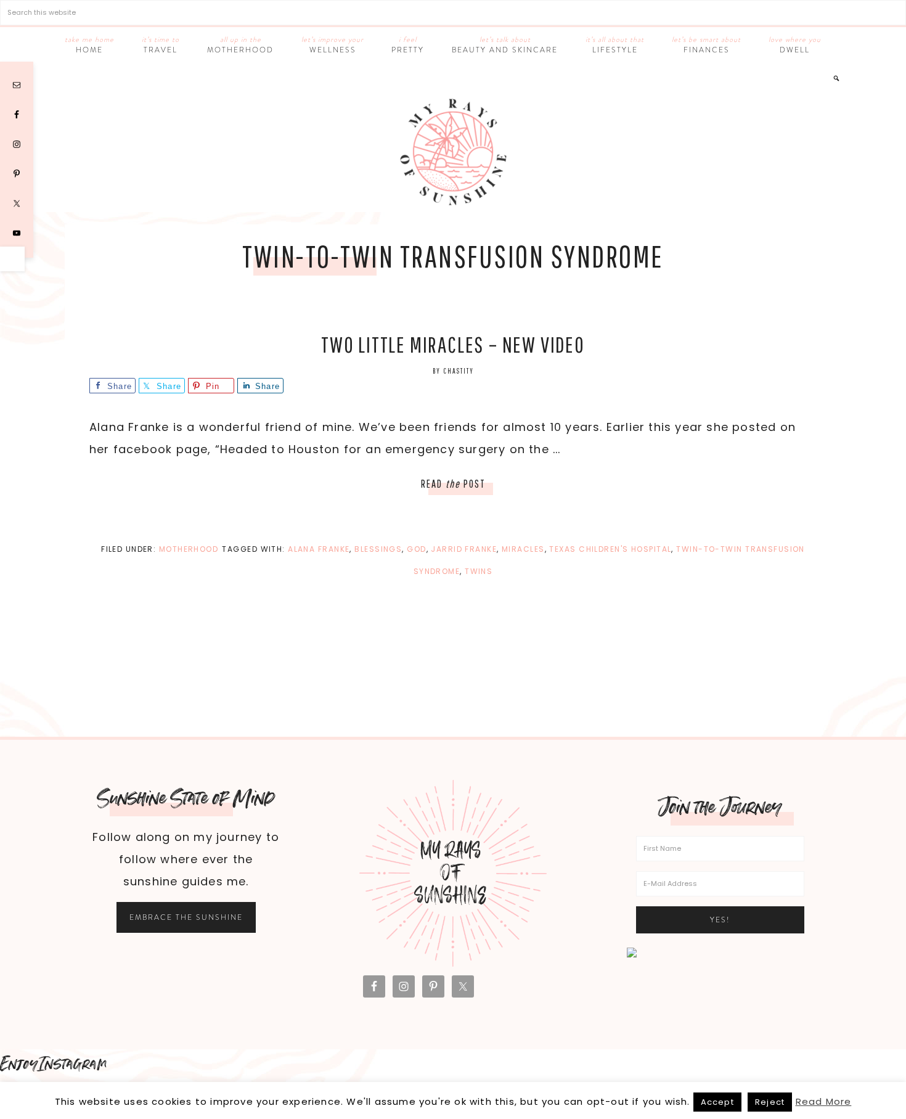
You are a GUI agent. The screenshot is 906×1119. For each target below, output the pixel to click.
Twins (478, 571)
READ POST (453, 483)
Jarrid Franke (464, 549)
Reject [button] (770, 1102)
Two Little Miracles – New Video (453, 344)
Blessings (378, 549)
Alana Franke (318, 549)
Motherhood (188, 549)
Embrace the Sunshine (186, 917)
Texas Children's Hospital (610, 549)
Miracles (523, 549)
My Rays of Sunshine (453, 152)
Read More (824, 1101)
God (416, 549)
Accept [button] (717, 1102)
